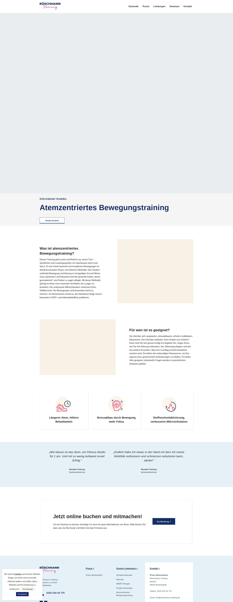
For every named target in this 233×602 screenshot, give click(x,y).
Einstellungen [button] (28, 589)
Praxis (146, 6)
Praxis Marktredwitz (94, 575)
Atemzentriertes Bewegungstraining (124, 593)
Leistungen (159, 6)
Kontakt (188, 6)
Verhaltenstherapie (124, 575)
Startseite (134, 6)
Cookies (18, 574)
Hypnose (120, 579)
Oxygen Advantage (124, 588)
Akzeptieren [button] (22, 594)
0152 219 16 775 (55, 592)
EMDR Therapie (123, 584)
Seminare (174, 6)
